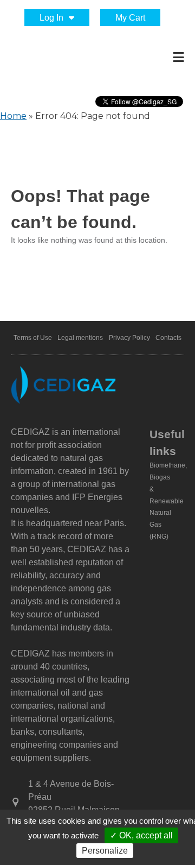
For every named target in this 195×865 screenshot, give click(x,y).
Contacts (168, 338)
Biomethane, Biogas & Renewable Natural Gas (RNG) (168, 501)
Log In (51, 17)
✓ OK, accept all (141, 835)
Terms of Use (33, 338)
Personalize (105, 850)
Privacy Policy (129, 338)
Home (13, 116)
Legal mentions (80, 338)
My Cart (130, 17)
